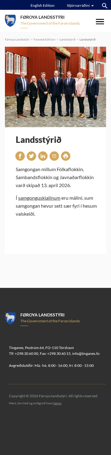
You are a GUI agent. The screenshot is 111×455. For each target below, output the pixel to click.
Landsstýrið (68, 39)
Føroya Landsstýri (17, 39)
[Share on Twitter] (31, 156)
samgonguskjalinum (39, 198)
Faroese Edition (45, 39)
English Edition (43, 5)
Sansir (57, 403)
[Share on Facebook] (20, 156)
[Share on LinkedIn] (42, 156)
